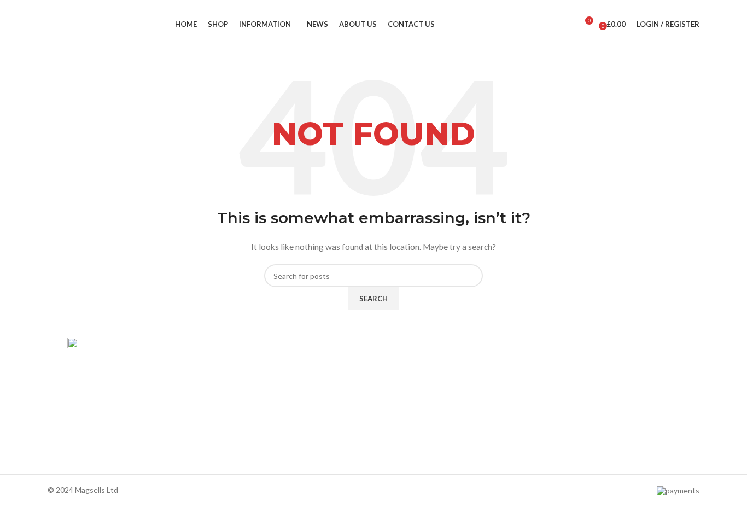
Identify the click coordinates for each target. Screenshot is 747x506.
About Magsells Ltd (256, 365)
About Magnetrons (412, 403)
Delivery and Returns (259, 458)
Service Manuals (406, 440)
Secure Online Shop (257, 403)
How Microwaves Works (420, 365)
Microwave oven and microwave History (446, 384)
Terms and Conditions (261, 440)
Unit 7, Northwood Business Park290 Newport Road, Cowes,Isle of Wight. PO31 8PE (591, 436)
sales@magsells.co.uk (592, 400)
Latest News (245, 421)
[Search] (565, 25)
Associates (242, 384)
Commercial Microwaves (420, 421)
